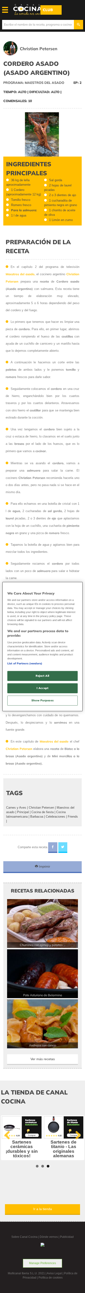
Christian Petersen (41, 807)
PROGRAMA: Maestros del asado (33, 83)
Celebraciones (55, 816)
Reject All (42, 675)
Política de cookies (50, 1277)
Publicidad (67, 1237)
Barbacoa (36, 816)
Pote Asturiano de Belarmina (42, 995)
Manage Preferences (42, 1263)
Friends (73, 816)
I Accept (43, 688)
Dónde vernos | (50, 1237)
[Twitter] (63, 847)
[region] (42, 646)
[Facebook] (52, 847)
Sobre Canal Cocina (24, 1237)
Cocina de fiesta (42, 812)
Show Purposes (42, 700)
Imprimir (44, 866)
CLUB (48, 10)
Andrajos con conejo (42, 1045)
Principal (23, 812)
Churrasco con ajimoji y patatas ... (42, 945)
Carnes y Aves (16, 807)
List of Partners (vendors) (24, 663)
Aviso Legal (54, 1273)
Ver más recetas (42, 1059)
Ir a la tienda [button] (42, 1209)
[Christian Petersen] (37, 54)
